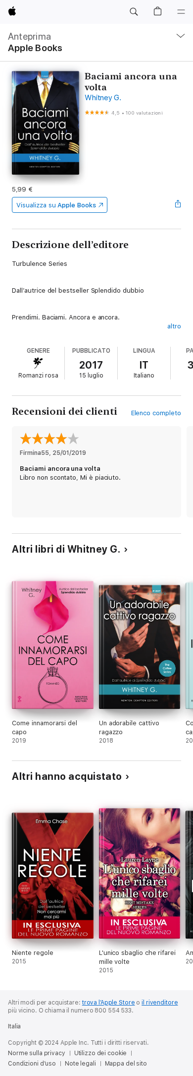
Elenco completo (156, 413)
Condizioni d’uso (32, 1063)
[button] (133, 12)
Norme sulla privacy (36, 1053)
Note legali (80, 1063)
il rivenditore (160, 1002)
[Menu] (181, 12)
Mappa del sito (126, 1063)
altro (174, 326)
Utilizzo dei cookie (100, 1053)
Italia (14, 1026)
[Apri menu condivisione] (178, 204)
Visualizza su (56, 205)
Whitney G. (103, 97)
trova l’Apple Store (108, 1002)
